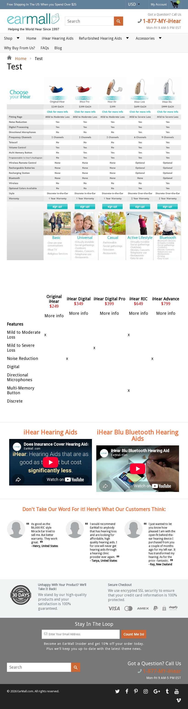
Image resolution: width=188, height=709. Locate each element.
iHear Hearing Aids (57, 38)
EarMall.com (25, 691)
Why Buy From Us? (19, 48)
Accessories (145, 38)
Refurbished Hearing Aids (100, 38)
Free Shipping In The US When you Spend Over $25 (42, 4)
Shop (8, 38)
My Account (159, 4)
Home (31, 38)
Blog (58, 48)
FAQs (45, 48)
